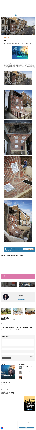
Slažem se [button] (26, 427)
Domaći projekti (4, 314)
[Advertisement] (9, 265)
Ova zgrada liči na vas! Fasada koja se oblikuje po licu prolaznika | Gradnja (16, 327)
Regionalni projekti (29, 314)
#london (14, 257)
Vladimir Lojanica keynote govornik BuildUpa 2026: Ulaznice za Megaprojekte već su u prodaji (7, 375)
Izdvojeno (20, 314)
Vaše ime (3, 347)
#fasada (10, 257)
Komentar (3, 338)
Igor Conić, (7, 40)
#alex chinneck (4, 257)
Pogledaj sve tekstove (21, 299)
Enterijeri (28, 283)
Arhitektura (6, 37)
